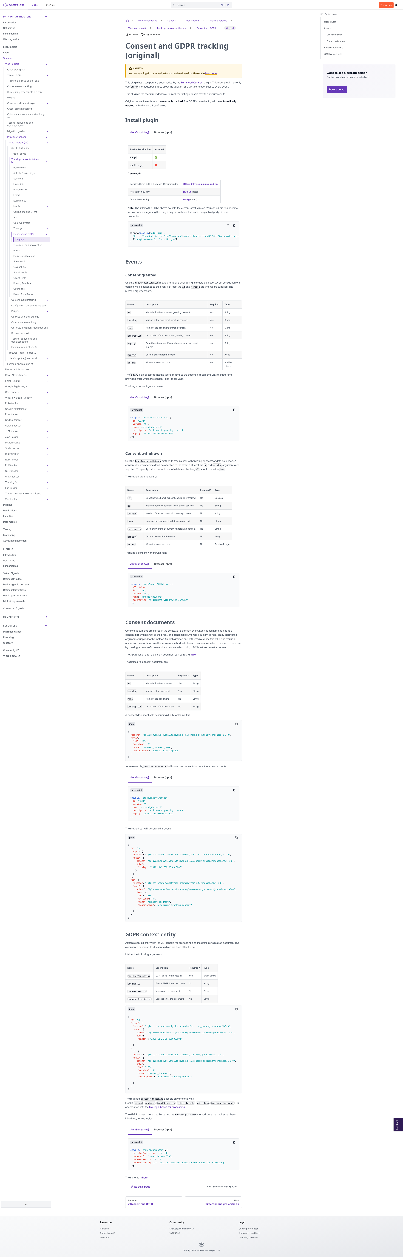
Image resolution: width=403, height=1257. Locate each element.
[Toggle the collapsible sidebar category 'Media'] (46, 206)
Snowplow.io (106, 1233)
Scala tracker (12, 448)
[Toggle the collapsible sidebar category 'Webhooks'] (46, 499)
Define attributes (12, 578)
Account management (15, 540)
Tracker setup (14, 75)
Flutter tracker (12, 380)
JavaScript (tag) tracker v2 (23, 358)
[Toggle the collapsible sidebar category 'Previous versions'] (46, 136)
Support (173, 1232)
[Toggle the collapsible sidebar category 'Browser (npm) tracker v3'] (46, 352)
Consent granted (334, 35)
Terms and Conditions (249, 1233)
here (193, 654)
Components (11, 616)
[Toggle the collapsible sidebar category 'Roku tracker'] (46, 403)
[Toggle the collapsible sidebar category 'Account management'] (46, 540)
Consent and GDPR (23, 234)
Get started (9, 27)
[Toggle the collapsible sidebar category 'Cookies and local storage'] (46, 103)
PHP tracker (11, 465)
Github (103, 1228)
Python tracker (13, 442)
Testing (7, 529)
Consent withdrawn (336, 41)
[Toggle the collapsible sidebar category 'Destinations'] (46, 510)
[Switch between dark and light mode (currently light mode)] (396, 5)
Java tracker (11, 436)
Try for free (386, 5)
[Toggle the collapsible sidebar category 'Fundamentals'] (46, 33)
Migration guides (16, 131)
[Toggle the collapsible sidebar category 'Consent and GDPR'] (46, 234)
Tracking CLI (12, 482)
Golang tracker (13, 425)
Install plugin (330, 22)
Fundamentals (10, 33)
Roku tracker (12, 403)
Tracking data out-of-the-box (23, 80)
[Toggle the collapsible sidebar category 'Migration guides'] (46, 131)
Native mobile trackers (17, 369)
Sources (7, 58)
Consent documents (333, 47)
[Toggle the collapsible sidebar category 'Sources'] (46, 58)
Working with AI (11, 39)
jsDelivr (187, 191)
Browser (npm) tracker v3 (22, 352)
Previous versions (16, 136)
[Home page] (127, 21)
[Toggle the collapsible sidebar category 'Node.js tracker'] (46, 420)
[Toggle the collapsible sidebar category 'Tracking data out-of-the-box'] (46, 80)
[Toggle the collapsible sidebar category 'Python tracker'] (46, 442)
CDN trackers (12, 392)
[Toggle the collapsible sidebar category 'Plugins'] (46, 97)
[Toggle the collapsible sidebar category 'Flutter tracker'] (46, 380)
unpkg (186, 199)
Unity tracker (12, 476)
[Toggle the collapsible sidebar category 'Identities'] (46, 516)
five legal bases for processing (167, 1107)
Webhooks (11, 499)
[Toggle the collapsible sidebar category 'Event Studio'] (46, 47)
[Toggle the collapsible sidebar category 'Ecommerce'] (46, 200)
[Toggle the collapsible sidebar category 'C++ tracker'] (46, 471)
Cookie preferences (248, 1228)
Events (7, 52)
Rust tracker (11, 459)
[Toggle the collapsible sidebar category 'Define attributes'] (46, 579)
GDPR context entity (333, 54)
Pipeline (7, 504)
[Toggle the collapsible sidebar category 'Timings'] (46, 228)
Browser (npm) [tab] (163, 132)
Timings (17, 228)
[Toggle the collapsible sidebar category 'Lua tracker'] (46, 488)
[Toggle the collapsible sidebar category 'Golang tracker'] (46, 425)
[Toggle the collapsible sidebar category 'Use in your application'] (46, 595)
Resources (10, 625)
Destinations (10, 510)
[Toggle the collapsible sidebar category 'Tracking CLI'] (46, 482)
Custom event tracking (19, 86)
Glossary (104, 1237)
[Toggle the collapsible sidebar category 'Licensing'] (46, 637)
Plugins (11, 97)
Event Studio (10, 46)
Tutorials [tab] (49, 5)
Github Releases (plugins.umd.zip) (201, 184)
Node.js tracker (13, 419)
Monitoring (9, 534)
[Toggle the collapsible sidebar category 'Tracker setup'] (46, 75)
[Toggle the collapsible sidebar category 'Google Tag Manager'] (46, 386)
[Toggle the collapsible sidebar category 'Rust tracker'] (46, 459)
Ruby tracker (12, 453)
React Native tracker (16, 375)
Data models (10, 521)
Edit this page (142, 1186)
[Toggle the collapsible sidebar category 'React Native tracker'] (46, 375)
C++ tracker (11, 470)
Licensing (8, 637)
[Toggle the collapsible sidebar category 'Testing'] (46, 529)
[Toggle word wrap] (228, 225)
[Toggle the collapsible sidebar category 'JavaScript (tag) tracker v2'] (46, 358)
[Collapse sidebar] (26, 1204)
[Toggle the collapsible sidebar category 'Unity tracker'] (46, 476)
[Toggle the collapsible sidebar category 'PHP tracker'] (46, 465)
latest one (211, 73)
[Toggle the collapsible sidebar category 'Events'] (46, 52)
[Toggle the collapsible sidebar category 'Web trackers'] (46, 64)
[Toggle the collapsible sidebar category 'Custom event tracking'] (46, 86)
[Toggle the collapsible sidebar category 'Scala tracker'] (46, 448)
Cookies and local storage (21, 103)
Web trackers (12, 63)
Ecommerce (19, 200)
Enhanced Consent (192, 82)
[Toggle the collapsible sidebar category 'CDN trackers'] (46, 392)
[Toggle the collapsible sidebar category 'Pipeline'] (46, 504)
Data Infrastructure (17, 16)
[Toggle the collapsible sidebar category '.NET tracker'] (46, 431)
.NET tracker (11, 431)
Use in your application (15, 595)
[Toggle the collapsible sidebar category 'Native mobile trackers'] (46, 369)
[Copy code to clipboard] (234, 225)
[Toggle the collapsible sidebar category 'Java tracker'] (46, 437)
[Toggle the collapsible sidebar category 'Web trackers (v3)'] (46, 142)
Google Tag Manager (16, 386)
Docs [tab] (35, 5)
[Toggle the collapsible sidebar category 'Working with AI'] (46, 39)
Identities (8, 516)
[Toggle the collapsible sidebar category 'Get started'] (46, 28)
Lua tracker (11, 487)
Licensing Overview (248, 1237)
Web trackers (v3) (18, 142)
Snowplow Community (180, 1228)
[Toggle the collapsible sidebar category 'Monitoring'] (46, 535)
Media (16, 206)
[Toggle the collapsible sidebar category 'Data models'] (46, 521)
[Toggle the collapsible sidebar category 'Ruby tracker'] (46, 454)
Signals (8, 548)
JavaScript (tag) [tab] (139, 132)
